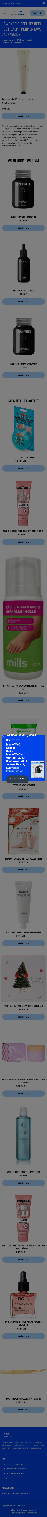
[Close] (3, 736)
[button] (17, 779)
